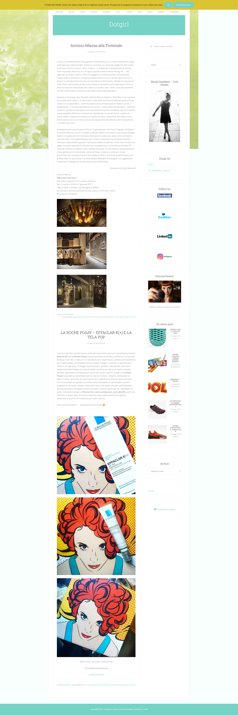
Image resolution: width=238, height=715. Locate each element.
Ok (168, 5)
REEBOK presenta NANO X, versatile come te (175, 428)
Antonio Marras (82, 317)
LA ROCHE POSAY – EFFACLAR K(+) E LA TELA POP (96, 334)
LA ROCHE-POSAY (96, 675)
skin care (132, 685)
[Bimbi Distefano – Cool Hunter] (164, 115)
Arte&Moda (70, 314)
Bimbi (150, 164)
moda (117, 317)
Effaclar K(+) (107, 685)
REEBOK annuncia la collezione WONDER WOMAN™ (175, 358)
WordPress (138, 709)
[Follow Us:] (164, 195)
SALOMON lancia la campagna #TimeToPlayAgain (175, 403)
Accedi (150, 491)
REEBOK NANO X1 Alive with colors (175, 331)
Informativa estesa (183, 5)
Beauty (68, 685)
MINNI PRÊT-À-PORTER (175, 380)
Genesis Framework (127, 709)
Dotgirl (119, 24)
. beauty (89, 685)
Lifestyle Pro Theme (110, 709)
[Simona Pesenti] (164, 291)
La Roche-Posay (117, 685)
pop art (132, 317)
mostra (127, 317)
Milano (111, 317)
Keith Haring (96, 317)
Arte (89, 317)
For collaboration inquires (159, 171)
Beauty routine (97, 685)
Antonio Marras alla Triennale (96, 45)
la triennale (104, 317)
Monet (121, 317)
